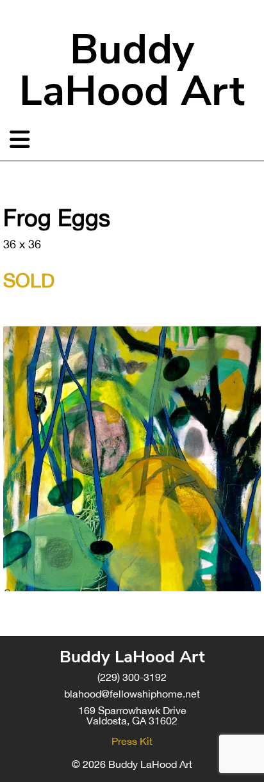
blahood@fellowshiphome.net (132, 693)
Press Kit (132, 741)
